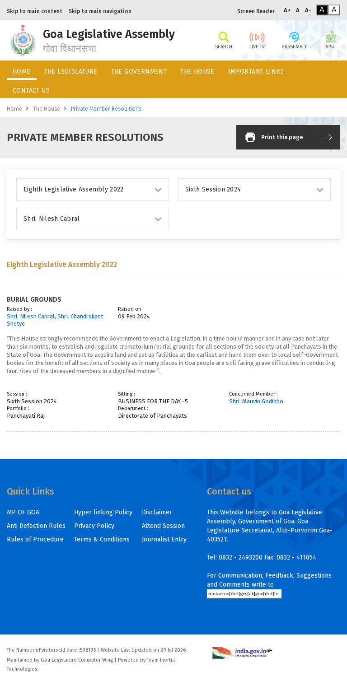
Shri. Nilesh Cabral (31, 316)
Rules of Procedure (35, 539)
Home (14, 108)
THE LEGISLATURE (71, 71)
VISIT (331, 47)
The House (46, 108)
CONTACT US (31, 90)
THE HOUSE (197, 71)
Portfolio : (18, 408)
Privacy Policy (94, 526)
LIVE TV (257, 47)
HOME (22, 71)
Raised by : (19, 309)
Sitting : (126, 394)
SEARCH (223, 47)
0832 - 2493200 (241, 557)
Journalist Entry (164, 539)
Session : (17, 394)
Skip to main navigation (100, 11)
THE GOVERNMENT (139, 71)
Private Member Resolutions (106, 108)
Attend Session (163, 526)
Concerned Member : (253, 394)
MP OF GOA (23, 512)
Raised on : (131, 309)
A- (308, 10)
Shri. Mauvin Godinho (256, 401)
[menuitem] (22, 70)
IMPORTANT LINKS (256, 71)
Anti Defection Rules (36, 526)
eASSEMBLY (294, 47)
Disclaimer (157, 512)
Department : (133, 408)
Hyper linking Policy (103, 512)
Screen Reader (256, 11)
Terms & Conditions (102, 539)
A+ (287, 10)
